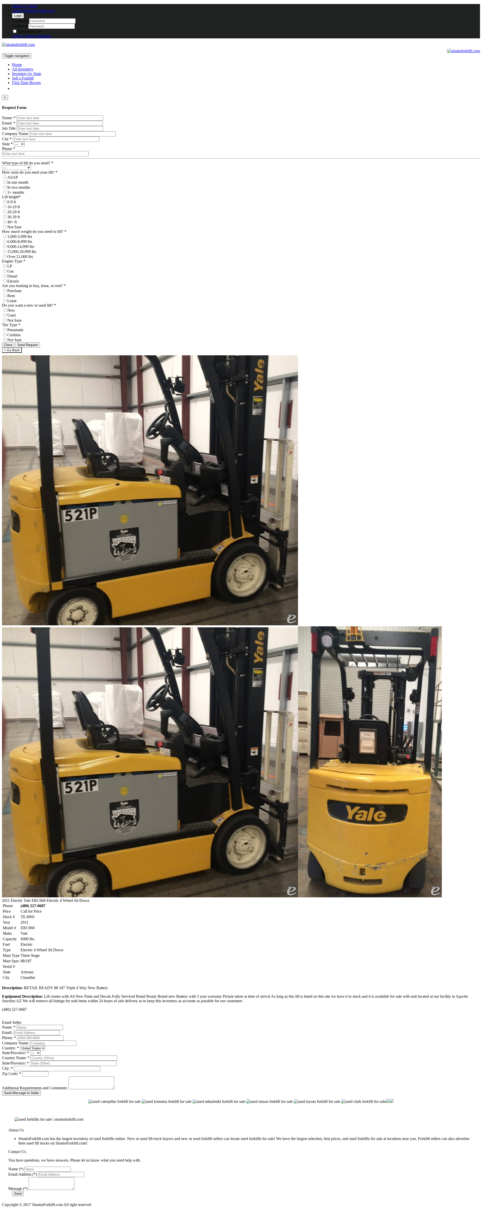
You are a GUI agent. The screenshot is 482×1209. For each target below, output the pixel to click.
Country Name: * (16, 1058)
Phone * (8, 149)
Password (19, 26)
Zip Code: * (11, 1073)
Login (18, 16)
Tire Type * (11, 325)
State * (7, 144)
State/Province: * (15, 1053)
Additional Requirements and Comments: (35, 1088)
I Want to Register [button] (37, 36)
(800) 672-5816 (24, 6)
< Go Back (12, 350)
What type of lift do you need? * (27, 163)
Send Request (27, 345)
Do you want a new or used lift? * (29, 305)
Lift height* (11, 197)
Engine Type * (13, 261)
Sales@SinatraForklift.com (33, 11)
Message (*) (18, 1188)
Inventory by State (26, 74)
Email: (7, 1032)
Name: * (9, 118)
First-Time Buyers (26, 83)
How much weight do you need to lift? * (34, 231)
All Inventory (22, 69)
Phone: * (9, 1038)
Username (20, 21)
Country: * (10, 1048)
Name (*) (15, 1169)
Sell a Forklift (23, 78)
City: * (7, 1068)
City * (7, 139)
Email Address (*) (22, 1174)
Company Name (15, 133)
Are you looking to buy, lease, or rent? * (34, 286)
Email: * (8, 123)
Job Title (9, 128)
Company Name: (15, 1043)
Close (8, 345)
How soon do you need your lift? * (29, 172)
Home (17, 64)
